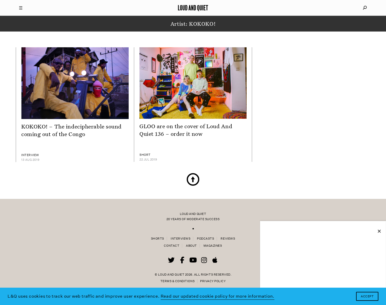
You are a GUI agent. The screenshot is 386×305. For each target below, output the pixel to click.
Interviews (180, 239)
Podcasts (205, 239)
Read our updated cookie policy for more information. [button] (218, 296)
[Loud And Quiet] (193, 8)
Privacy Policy (213, 281)
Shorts (157, 239)
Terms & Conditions (177, 281)
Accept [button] (367, 296)
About (191, 246)
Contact (171, 246)
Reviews (228, 239)
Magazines (213, 246)
